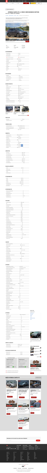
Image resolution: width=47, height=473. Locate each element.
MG (20, 460)
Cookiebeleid (15, 468)
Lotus (21, 455)
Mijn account (36, 446)
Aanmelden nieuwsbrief (25, 446)
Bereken (8, 366)
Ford (14, 455)
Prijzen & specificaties (11, 15)
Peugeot (28, 456)
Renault (28, 458)
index (31, 319)
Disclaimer (18, 449)
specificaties (32, 313)
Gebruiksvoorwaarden (37, 448)
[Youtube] (15, 448)
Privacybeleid (19, 468)
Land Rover (21, 453)
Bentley (7, 455)
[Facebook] (7, 448)
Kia (13, 460)
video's (31, 315)
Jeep (14, 459)
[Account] (39, 1)
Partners (36, 449)
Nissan (28, 454)
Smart (34, 453)
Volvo (34, 458)
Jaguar (14, 458)
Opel (27, 455)
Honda (14, 456)
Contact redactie (25, 447)
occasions (31, 314)
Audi (7, 454)
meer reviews (38, 356)
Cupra (7, 459)
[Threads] (13, 448)
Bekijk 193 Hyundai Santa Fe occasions (22, 115)
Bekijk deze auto (10, 396)
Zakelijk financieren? (22, 57)
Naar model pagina (38, 377)
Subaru (35, 454)
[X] (10, 448)
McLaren (21, 458)
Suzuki (35, 455)
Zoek (26, 3)
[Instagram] (8, 448)
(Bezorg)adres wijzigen (31, 448)
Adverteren (18, 447)
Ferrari (14, 453)
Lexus (21, 454)
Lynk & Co (21, 456)
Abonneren (18, 446)
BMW (7, 456)
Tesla (34, 456)
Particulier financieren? (10, 57)
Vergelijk (27, 41)
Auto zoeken (7, 15)
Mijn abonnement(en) (31, 449)
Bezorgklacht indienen (31, 447)
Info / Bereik (36, 447)
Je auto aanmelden (25, 449)
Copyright (18, 448)
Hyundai (15, 15)
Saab (27, 460)
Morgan (28, 453)
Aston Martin (8, 453)
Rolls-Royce (28, 459)
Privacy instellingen (24, 468)
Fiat (13, 454)
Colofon (24, 448)
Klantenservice (30, 446)
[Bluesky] (11, 448)
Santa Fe (17, 15)
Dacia (7, 460)
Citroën (7, 458)
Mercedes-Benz (22, 459)
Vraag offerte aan (21, 366)
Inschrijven (38, 440)
